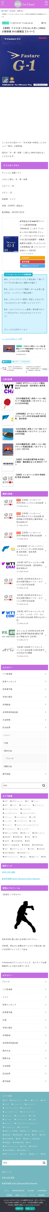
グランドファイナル (11, 809)
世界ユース (26, 833)
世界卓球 (7, 837)
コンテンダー (26, 809)
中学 (35, 837)
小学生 (32, 849)
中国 (6, 743)
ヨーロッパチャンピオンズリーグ (27, 825)
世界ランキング (9, 681)
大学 (6, 849)
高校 (44, 857)
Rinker (30, 253)
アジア (14, 805)
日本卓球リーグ (24, 853)
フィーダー (8, 821)
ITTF (6, 801)
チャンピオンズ (21, 817)
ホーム (6, 1190)
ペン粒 (33, 821)
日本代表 (42, 849)
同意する (19, 1208)
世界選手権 (7, 689)
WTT (6, 805)
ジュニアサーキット (11, 813)
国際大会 (20, 11)
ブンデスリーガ (21, 821)
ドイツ (7, 735)
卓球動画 (6, 704)
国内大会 (8, 751)
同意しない (30, 1208)
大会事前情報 (41, 1190)
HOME (5, 11)
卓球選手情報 (38, 845)
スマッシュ (8, 817)
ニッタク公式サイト (11, 339)
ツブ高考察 (7, 674)
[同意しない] (46, 1204)
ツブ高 (33, 817)
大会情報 (6, 720)
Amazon (25, 258)
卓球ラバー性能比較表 (21, 362)
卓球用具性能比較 (10, 712)
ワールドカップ (10, 829)
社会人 (24, 857)
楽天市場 (25, 262)
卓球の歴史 (7, 697)
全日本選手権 (17, 841)
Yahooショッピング (30, 266)
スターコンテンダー (28, 813)
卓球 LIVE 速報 (8, 872)
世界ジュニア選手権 (11, 833)
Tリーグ (10, 758)
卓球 (28, 841)
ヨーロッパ (8, 825)
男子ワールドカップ (11, 857)
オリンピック (38, 805)
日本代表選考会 (10, 853)
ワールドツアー (24, 829)
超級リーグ (35, 857)
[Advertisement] (24, 113)
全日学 (7, 841)
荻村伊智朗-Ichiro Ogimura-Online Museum (21, 879)
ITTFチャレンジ (17, 801)
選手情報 (6, 774)
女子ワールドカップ (18, 849)
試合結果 (12, 11)
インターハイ (25, 805)
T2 (28, 801)
